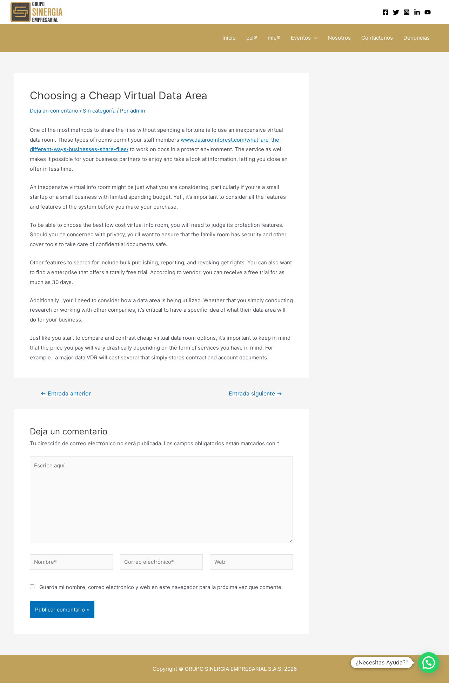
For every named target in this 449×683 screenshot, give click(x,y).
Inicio (229, 37)
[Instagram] (406, 12)
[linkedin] (417, 12)
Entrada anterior (66, 394)
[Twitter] (396, 12)
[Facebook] (385, 12)
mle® (274, 37)
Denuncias (416, 37)
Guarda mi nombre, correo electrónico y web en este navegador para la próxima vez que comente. (161, 587)
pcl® (251, 37)
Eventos (301, 37)
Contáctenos (377, 37)
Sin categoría (99, 110)
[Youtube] (427, 12)
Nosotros (339, 37)
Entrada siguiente (255, 394)
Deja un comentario (54, 110)
